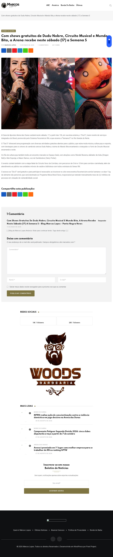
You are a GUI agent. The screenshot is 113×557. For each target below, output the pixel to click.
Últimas (79, 5)
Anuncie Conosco (57, 530)
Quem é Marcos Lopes (22, 530)
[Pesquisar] (110, 5)
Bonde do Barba (67, 5)
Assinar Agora (56, 491)
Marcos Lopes (10, 45)
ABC (48, 5)
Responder (102, 221)
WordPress (78, 547)
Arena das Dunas (41, 444)
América (55, 5)
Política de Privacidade (77, 530)
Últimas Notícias (41, 530)
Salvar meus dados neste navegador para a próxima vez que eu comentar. (38, 287)
